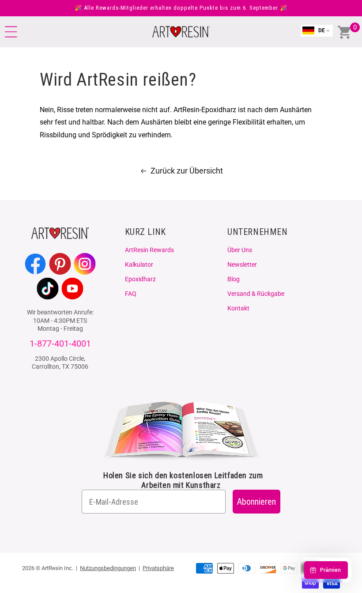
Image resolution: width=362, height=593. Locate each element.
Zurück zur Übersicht (187, 170)
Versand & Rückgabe (255, 293)
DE (321, 30)
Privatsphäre (158, 568)
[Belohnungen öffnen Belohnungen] (326, 570)
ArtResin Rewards (149, 249)
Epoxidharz (140, 279)
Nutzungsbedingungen (108, 568)
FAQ (130, 293)
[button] (11, 32)
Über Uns (239, 249)
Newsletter (242, 264)
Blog (233, 279)
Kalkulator (139, 264)
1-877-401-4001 (60, 344)
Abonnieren (256, 501)
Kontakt (238, 308)
